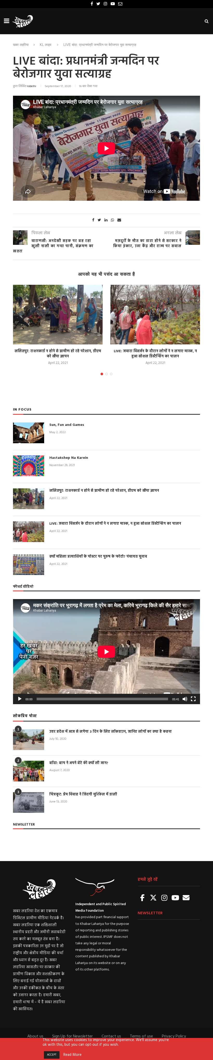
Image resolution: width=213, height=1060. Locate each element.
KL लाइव (45, 45)
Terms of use (141, 1036)
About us (35, 1036)
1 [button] (102, 374)
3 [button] (111, 374)
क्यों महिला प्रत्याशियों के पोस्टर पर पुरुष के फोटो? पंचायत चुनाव (98, 556)
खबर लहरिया (21, 45)
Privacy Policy (174, 1036)
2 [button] (106, 374)
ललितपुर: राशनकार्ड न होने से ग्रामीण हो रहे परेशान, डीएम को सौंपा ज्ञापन (58, 353)
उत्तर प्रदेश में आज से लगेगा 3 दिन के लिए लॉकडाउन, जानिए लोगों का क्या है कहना (110, 732)
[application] (106, 651)
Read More (72, 1055)
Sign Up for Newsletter (72, 1036)
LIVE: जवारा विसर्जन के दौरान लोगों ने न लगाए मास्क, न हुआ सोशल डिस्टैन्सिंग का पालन (155, 353)
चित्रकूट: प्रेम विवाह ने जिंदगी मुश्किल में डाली (83, 794)
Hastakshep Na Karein (68, 458)
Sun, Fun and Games (66, 425)
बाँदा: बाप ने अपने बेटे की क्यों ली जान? (78, 763)
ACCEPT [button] (51, 1054)
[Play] (19, 699)
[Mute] (185, 699)
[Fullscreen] (193, 699)
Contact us (111, 1036)
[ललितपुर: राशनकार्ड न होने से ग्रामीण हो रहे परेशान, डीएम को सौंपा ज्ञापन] (58, 314)
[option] (58, 325)
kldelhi (31, 86)
